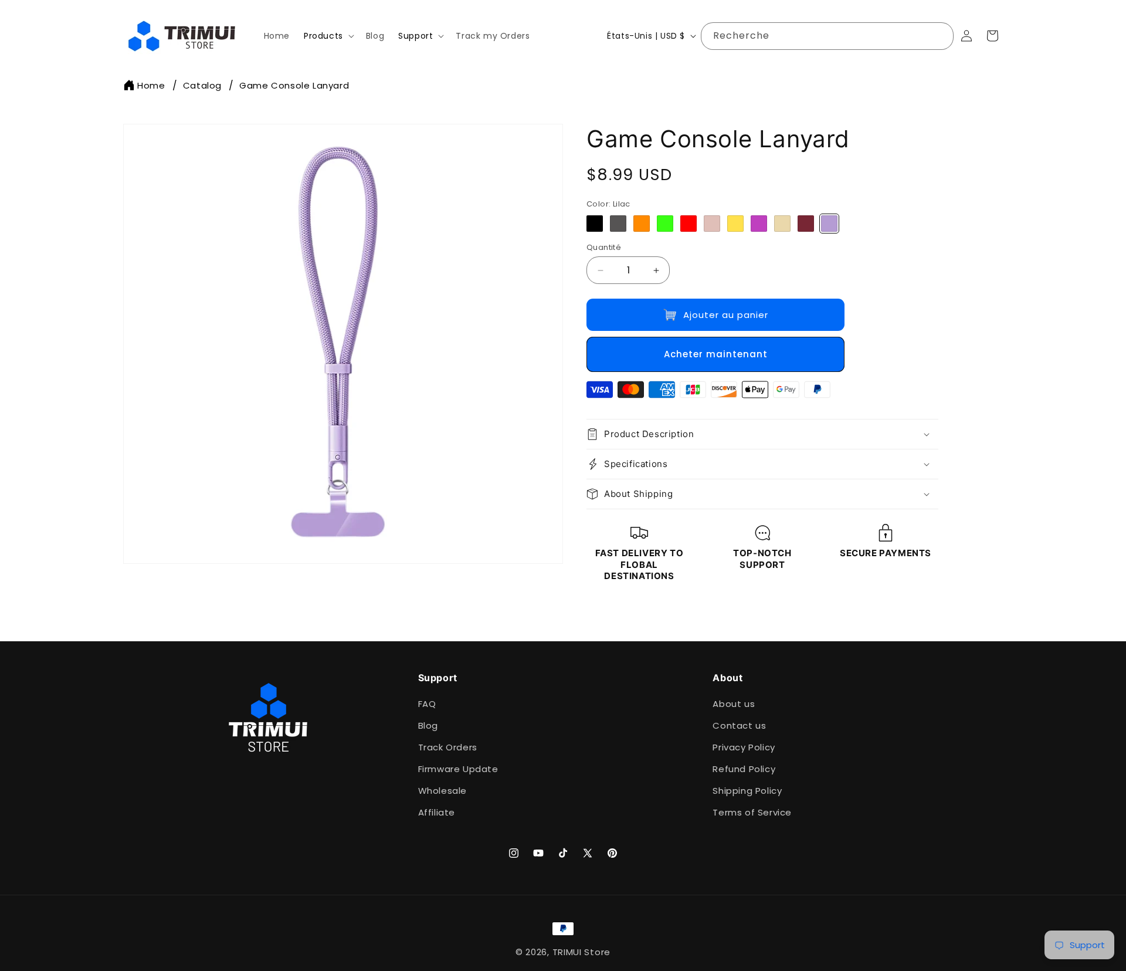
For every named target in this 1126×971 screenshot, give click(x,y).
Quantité (603, 247)
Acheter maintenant (716, 354)
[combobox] (827, 36)
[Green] (665, 223)
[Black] (594, 223)
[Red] (688, 223)
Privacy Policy (744, 747)
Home (151, 85)
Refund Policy (744, 769)
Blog (428, 725)
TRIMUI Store (581, 952)
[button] (328, 35)
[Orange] (641, 223)
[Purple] (759, 223)
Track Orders (447, 747)
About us (734, 704)
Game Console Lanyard (294, 85)
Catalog (202, 85)
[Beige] (782, 223)
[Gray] (618, 223)
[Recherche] (940, 36)
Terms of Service (752, 812)
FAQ (427, 704)
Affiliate (436, 812)
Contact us (739, 725)
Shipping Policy (747, 790)
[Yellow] (735, 223)
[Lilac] (829, 223)
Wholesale (442, 790)
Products (323, 36)
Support (415, 36)
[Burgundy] (806, 223)
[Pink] (712, 223)
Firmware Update (458, 769)
